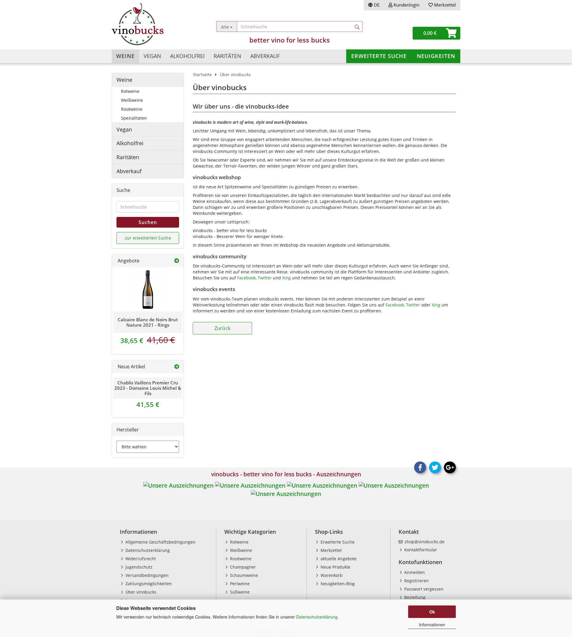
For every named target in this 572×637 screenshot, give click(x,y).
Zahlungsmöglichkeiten (148, 583)
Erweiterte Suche (379, 56)
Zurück (222, 328)
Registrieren (416, 580)
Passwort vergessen (423, 589)
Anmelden (414, 572)
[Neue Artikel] (176, 366)
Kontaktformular (420, 550)
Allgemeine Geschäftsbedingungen (159, 542)
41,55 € (147, 404)
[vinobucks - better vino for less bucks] (155, 24)
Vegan (152, 56)
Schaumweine (243, 575)
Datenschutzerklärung (317, 617)
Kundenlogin (405, 5)
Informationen (432, 624)
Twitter (265, 278)
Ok (432, 612)
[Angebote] (176, 260)
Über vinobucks (140, 592)
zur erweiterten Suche (148, 238)
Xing (286, 278)
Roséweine (131, 109)
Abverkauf (265, 56)
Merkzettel (444, 5)
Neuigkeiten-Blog (337, 583)
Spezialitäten (134, 118)
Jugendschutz (138, 567)
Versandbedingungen (146, 575)
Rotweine (130, 91)
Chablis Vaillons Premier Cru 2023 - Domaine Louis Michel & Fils (147, 388)
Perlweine (239, 583)
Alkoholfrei (187, 56)
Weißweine (132, 100)
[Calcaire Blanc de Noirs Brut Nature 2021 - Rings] (147, 289)
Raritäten (227, 56)
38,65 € (147, 340)
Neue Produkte (334, 567)
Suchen (148, 222)
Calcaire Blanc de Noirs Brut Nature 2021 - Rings (148, 322)
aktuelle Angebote (338, 558)
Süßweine (239, 592)
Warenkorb (331, 575)
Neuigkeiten (436, 56)
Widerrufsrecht (140, 558)
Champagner (242, 567)
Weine (125, 56)
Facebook (246, 278)
